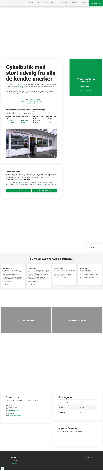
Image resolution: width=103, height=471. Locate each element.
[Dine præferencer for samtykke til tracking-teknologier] (2, 468)
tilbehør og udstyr (47, 112)
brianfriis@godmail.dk (15, 415)
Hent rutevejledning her (12, 410)
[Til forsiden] (11, 3)
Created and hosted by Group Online (89, 459)
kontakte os (18, 182)
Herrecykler (11, 123)
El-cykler (23, 123)
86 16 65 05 (11, 414)
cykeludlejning (26, 179)
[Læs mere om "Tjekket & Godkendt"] (51, 298)
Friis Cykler (20, 86)
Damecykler (11, 120)
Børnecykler (24, 120)
